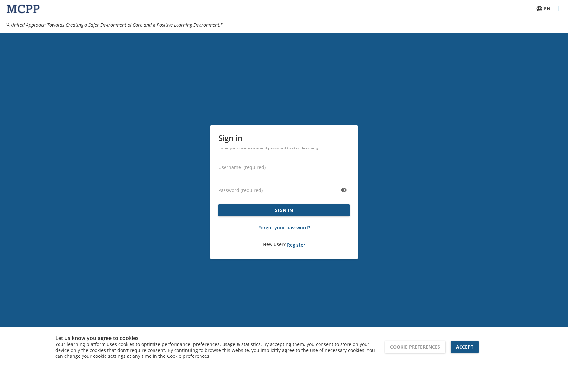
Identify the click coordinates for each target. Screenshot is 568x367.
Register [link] (296, 245)
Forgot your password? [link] (284, 227)
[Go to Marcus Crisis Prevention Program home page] (23, 8)
